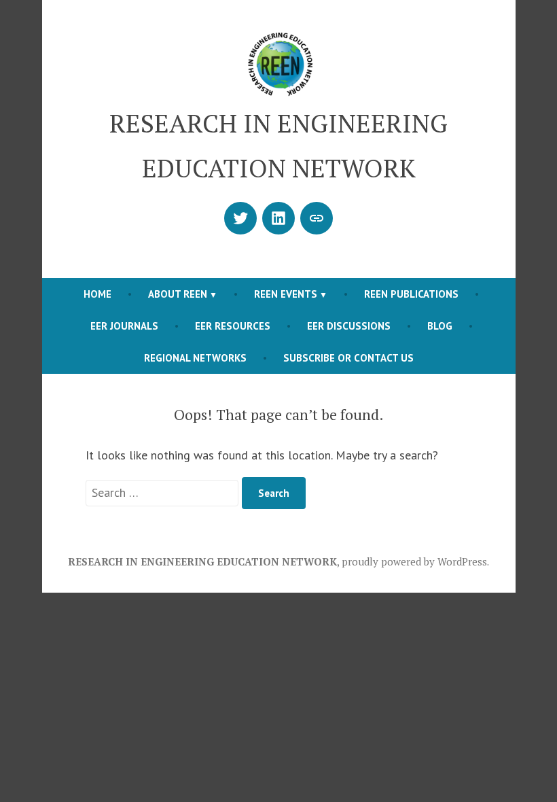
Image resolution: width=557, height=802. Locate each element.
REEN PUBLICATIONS (411, 293)
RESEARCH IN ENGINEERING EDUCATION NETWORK (202, 561)
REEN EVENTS (285, 293)
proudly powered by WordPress (414, 561)
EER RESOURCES (232, 325)
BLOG (439, 325)
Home (97, 293)
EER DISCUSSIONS (349, 325)
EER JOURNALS (124, 325)
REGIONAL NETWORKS (195, 357)
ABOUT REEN (177, 293)
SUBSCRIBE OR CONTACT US (348, 357)
